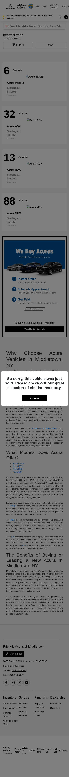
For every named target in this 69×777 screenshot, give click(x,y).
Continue (34, 398)
